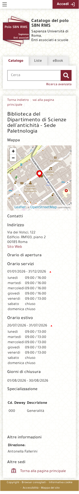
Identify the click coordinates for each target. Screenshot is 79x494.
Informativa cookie (60, 482)
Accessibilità (31, 488)
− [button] (13, 158)
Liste (38, 61)
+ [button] (13, 151)
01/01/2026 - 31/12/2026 (26, 272)
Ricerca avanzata (59, 84)
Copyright (13, 482)
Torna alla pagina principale (43, 471)
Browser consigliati (34, 482)
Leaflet (20, 208)
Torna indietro (18, 100)
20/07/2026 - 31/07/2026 (27, 326)
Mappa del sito (50, 488)
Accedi (63, 4)
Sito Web (14, 247)
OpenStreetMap (43, 208)
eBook (58, 61)
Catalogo (15, 61)
